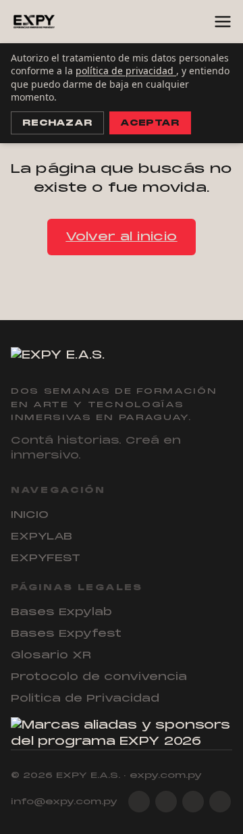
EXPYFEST (45, 558)
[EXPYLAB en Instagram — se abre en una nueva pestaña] (139, 801)
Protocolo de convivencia (99, 677)
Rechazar (57, 123)
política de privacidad (126, 70)
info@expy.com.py (64, 801)
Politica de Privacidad (85, 698)
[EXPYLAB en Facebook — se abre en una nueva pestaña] (166, 801)
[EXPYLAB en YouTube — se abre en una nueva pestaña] (220, 801)
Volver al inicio (121, 237)
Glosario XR (51, 655)
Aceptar (150, 123)
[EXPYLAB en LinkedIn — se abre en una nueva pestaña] (193, 801)
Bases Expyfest (66, 633)
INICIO (30, 515)
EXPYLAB (41, 536)
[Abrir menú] (223, 21)
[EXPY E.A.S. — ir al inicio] (34, 21)
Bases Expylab (61, 612)
